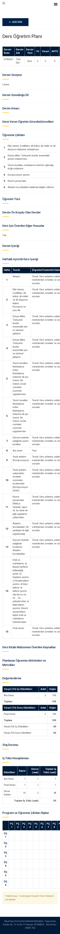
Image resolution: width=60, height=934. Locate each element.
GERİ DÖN (16, 22)
